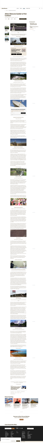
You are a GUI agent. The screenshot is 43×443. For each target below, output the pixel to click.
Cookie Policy (29, 437)
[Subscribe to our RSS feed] (22, 428)
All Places (6, 432)
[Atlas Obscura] (4, 8)
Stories (7, 10)
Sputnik (20, 158)
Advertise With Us (30, 434)
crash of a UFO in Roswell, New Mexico (18, 272)
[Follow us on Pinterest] (21, 428)
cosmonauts (18, 391)
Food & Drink (12, 433)
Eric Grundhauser (7, 17)
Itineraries (12, 434)
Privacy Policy (29, 436)
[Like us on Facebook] (16, 428)
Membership (23, 432)
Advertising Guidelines (29, 435)
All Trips (17, 432)
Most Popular (6, 434)
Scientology (17, 180)
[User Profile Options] (39, 8)
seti (15, 391)
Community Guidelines (23, 435)
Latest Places (7, 433)
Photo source (17, 98)
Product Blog (23, 436)
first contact (12, 391)
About (28, 432)
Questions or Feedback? (21, 441)
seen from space (22, 391)
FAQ (28, 433)
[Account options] (39, 8)
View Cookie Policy (7, 439)
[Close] (20, 438)
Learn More (21, 419)
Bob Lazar (13, 310)
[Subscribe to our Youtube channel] (17, 428)
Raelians (17, 210)
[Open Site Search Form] (42, 8)
